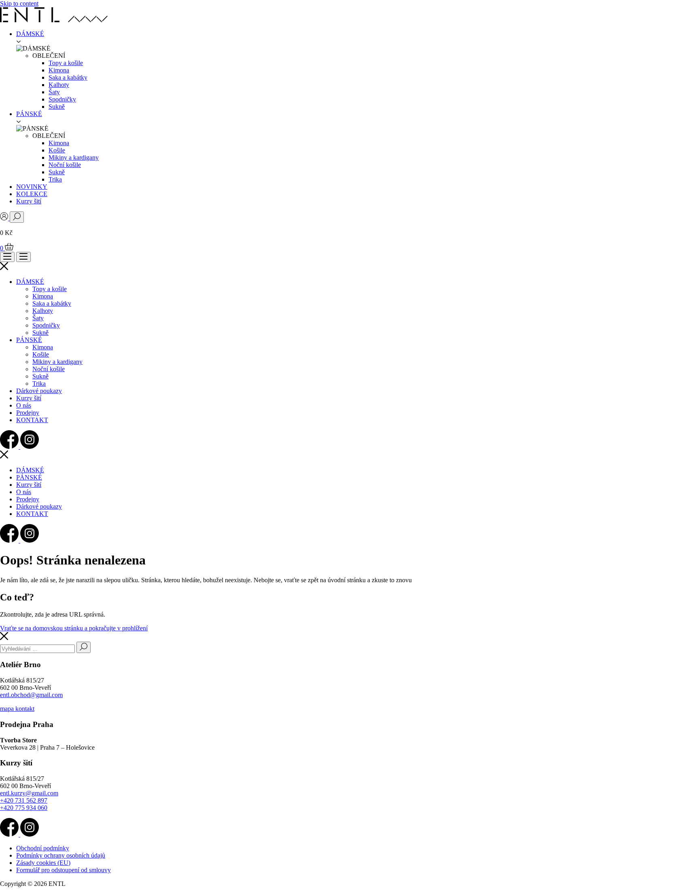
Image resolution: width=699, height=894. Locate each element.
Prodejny (27, 412)
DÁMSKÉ (30, 33)
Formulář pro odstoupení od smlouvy (63, 870)
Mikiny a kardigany (74, 157)
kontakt (24, 708)
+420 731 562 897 (23, 800)
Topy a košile (66, 62)
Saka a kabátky (68, 77)
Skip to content (19, 3)
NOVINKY (31, 186)
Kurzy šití (28, 201)
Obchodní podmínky (42, 848)
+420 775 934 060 (23, 807)
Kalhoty (59, 84)
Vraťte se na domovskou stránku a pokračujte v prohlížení (74, 628)
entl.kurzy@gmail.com (29, 793)
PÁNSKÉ (29, 113)
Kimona (59, 70)
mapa (7, 708)
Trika (55, 179)
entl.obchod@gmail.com (31, 694)
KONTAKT (32, 419)
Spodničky (62, 99)
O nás (23, 405)
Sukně (57, 106)
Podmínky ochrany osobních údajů (60, 855)
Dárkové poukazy (39, 390)
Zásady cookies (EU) (43, 862)
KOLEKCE (31, 193)
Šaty (54, 92)
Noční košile (65, 164)
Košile (57, 150)
